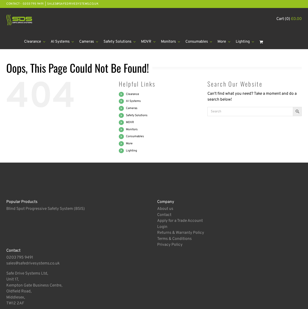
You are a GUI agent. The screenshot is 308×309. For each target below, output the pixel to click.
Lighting (131, 151)
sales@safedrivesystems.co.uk (72, 4)
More (129, 143)
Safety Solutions (137, 115)
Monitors (132, 129)
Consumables (135, 136)
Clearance (132, 94)
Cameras (131, 108)
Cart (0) (289, 18)
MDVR (130, 122)
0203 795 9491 (19, 257)
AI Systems (133, 101)
